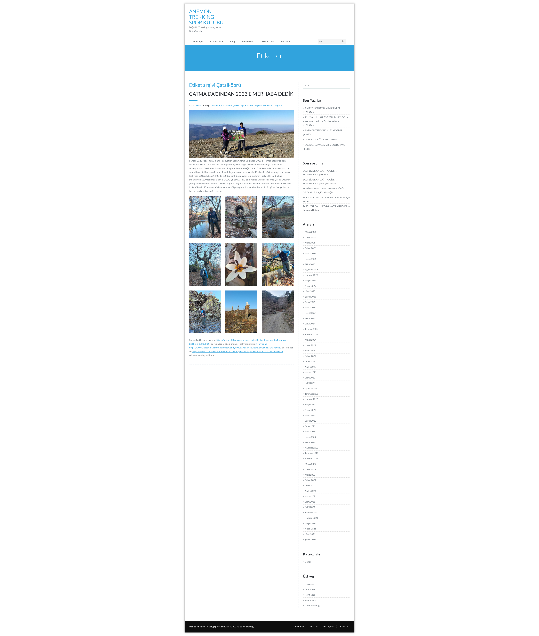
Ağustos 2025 (311, 269)
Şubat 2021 (310, 539)
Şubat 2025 (310, 296)
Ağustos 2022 (311, 447)
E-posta (344, 626)
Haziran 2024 (311, 334)
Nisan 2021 (310, 528)
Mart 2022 (310, 474)
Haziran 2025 (311, 275)
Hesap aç (309, 584)
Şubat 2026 (310, 248)
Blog (232, 41)
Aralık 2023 (310, 366)
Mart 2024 (310, 350)
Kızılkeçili (268, 105)
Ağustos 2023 (311, 388)
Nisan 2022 (310, 469)
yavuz (198, 105)
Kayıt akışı (310, 594)
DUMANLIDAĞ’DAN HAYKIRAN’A (322, 139)
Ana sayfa (198, 41)
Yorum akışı (310, 600)
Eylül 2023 (310, 383)
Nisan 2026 (310, 237)
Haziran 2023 (311, 399)
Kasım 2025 (310, 259)
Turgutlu (278, 105)
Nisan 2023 (310, 410)
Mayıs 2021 (310, 523)
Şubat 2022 (310, 480)
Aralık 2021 (310, 490)
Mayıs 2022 (310, 464)
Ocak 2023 (310, 426)
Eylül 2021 (310, 507)
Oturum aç (310, 589)
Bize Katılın (268, 41)
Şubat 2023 (310, 420)
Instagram (328, 626)
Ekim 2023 (310, 377)
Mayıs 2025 (310, 280)
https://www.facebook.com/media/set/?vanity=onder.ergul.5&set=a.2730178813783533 (237, 351)
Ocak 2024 (310, 361)
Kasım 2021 (310, 496)
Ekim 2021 (310, 501)
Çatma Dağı (238, 105)
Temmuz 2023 (311, 393)
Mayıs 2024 (310, 339)
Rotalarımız (248, 41)
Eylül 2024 (310, 323)
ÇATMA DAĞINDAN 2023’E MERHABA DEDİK (241, 94)
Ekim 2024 (310, 318)
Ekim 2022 (310, 442)
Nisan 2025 (310, 285)
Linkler (285, 41)
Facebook (300, 626)
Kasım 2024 (310, 312)
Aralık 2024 (310, 307)
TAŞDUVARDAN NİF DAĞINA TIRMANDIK (324, 197)
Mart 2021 (310, 534)
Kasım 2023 (310, 372)
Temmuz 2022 (311, 453)
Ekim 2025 (310, 264)
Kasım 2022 (310, 436)
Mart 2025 (310, 291)
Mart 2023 (310, 415)
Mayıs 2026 (310, 231)
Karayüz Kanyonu (253, 105)
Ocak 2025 (310, 302)
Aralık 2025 (310, 253)
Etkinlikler (216, 41)
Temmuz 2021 (311, 512)
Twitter (314, 626)
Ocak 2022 (310, 485)
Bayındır (216, 105)
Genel (308, 561)
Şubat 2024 (310, 356)
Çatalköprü (226, 105)
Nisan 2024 (310, 345)
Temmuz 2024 (311, 329)
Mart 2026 (310, 242)
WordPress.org (312, 605)
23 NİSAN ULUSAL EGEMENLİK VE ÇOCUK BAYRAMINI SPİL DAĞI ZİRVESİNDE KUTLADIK (325, 121)
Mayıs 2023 (310, 404)
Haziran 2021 (311, 517)
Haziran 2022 (311, 458)
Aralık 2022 (310, 431)
